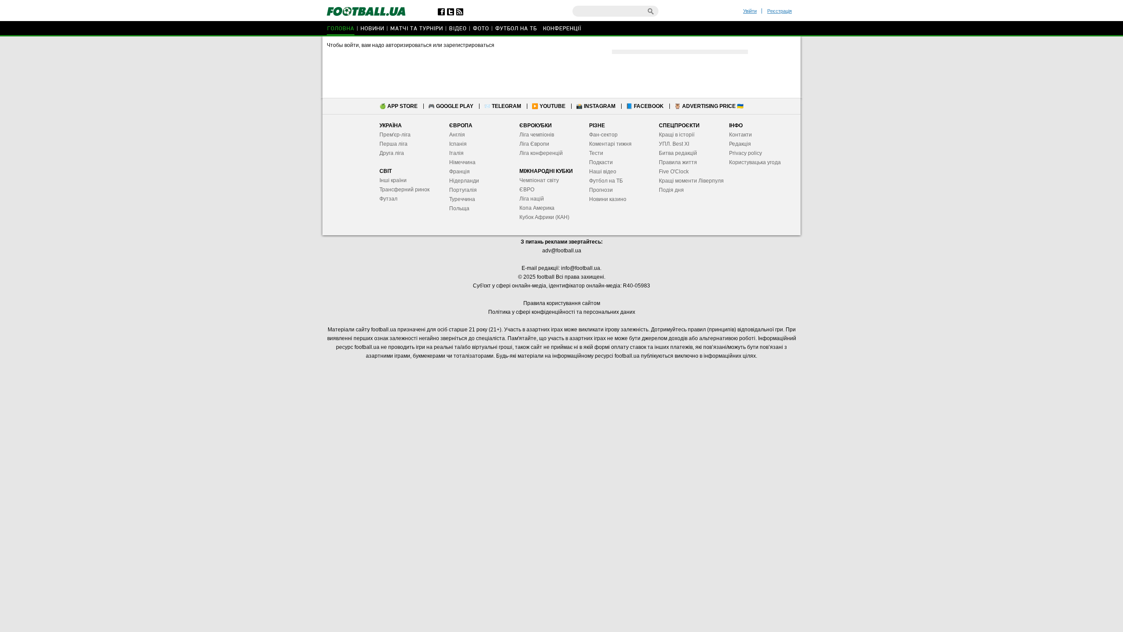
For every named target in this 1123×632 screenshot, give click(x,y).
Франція (459, 172)
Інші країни (393, 180)
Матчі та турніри (416, 29)
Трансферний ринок (404, 190)
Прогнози (601, 190)
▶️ (548, 106)
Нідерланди (464, 181)
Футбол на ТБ (516, 29)
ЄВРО (526, 190)
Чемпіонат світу (539, 180)
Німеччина (462, 162)
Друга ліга (391, 153)
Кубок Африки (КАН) (544, 217)
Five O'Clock (674, 172)
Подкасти (601, 162)
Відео (458, 29)
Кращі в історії (676, 135)
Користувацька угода (755, 162)
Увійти (750, 11)
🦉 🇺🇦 (709, 106)
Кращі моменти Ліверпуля (691, 181)
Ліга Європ (532, 144)
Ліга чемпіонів (536, 135)
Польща (459, 208)
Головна (340, 29)
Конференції (562, 29)
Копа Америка (536, 208)
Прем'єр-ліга (395, 135)
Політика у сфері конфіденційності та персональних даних (561, 312)
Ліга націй (531, 199)
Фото (481, 29)
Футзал (388, 199)
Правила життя (678, 162)
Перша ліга (393, 144)
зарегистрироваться (468, 45)
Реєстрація (779, 11)
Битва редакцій (678, 153)
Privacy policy (745, 153)
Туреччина (462, 199)
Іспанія (458, 144)
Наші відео (602, 172)
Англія (457, 135)
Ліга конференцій (541, 153)
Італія (456, 153)
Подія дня (671, 190)
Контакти (740, 135)
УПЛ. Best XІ (674, 144)
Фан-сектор (603, 135)
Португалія (463, 190)
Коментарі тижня (610, 144)
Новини (372, 29)
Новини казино (607, 199)
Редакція (740, 144)
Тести (596, 153)
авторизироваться (409, 45)
